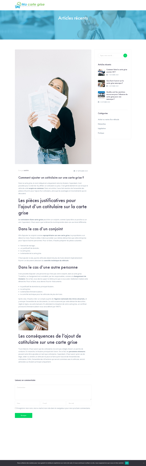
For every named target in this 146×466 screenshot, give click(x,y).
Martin (26, 170)
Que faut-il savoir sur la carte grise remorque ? (115, 82)
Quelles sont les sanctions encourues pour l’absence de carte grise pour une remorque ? (117, 95)
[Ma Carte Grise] (30, 5)
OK (127, 463)
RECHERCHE (125, 55)
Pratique (101, 133)
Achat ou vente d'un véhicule (108, 119)
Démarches (102, 124)
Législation (102, 128)
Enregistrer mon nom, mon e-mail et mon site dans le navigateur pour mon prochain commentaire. (53, 408)
